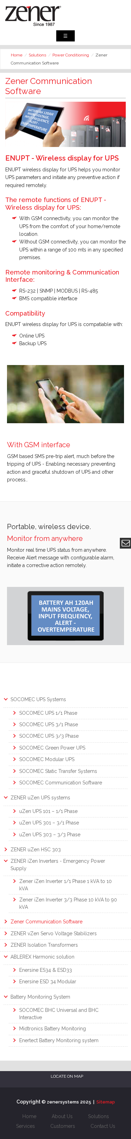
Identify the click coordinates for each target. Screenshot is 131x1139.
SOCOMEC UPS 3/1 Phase (48, 724)
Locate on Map (67, 1076)
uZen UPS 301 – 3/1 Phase (49, 823)
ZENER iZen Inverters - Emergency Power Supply (57, 864)
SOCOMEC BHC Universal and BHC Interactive (59, 1013)
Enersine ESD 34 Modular (47, 981)
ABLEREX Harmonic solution (42, 957)
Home (16, 55)
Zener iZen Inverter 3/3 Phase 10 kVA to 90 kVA (68, 903)
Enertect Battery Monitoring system (59, 1040)
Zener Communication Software (46, 921)
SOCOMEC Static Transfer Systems (58, 771)
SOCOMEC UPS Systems (38, 699)
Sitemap (105, 1102)
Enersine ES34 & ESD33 (45, 970)
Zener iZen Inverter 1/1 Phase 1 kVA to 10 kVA (65, 884)
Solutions (37, 55)
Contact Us (102, 1126)
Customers (62, 1126)
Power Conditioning (70, 55)
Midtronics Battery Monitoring (52, 1028)
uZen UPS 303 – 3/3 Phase (49, 834)
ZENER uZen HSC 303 (35, 849)
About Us (62, 1116)
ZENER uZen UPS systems (40, 797)
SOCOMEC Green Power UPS (52, 748)
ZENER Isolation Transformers (44, 945)
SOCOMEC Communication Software (60, 782)
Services (25, 1126)
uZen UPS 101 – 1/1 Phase (48, 811)
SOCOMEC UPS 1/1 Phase (48, 713)
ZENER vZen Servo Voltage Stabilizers (53, 933)
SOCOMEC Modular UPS (46, 759)
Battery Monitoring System (40, 997)
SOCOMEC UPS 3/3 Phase (49, 736)
